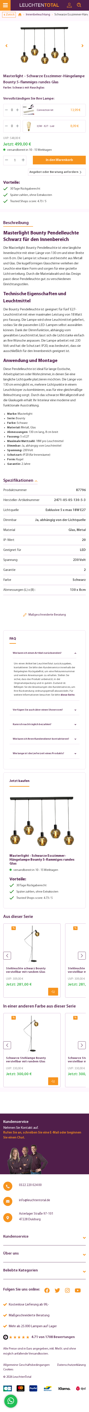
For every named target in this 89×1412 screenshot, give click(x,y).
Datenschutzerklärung (71, 1365)
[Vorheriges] (6, 45)
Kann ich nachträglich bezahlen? (32, 724)
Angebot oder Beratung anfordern (53, 172)
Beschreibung (16, 223)
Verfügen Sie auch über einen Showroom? (38, 710)
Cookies (8, 1369)
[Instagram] (67, 1291)
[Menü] (5, 5)
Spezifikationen (18, 480)
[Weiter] (82, 45)
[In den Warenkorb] (53, 992)
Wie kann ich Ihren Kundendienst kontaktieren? (41, 739)
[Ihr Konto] (69, 5)
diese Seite (67, 695)
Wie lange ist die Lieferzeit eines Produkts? (38, 753)
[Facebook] (47, 1291)
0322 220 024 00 (30, 1185)
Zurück (10, 14)
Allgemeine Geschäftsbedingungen (26, 1365)
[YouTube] (78, 1291)
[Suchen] (79, 5)
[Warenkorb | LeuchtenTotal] (86, 3)
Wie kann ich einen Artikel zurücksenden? (37, 653)
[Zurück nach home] (21, 15)
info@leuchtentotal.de (34, 1200)
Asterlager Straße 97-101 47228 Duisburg (36, 1216)
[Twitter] (58, 1291)
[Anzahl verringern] (6, 160)
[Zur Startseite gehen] (41, 5)
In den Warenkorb (59, 160)
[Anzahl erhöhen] (23, 160)
